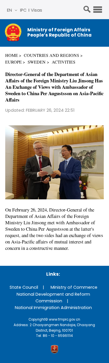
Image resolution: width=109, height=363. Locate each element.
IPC (23, 10)
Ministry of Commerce (74, 287)
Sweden (37, 62)
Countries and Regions (51, 55)
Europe (13, 62)
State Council (24, 287)
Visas (36, 10)
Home (11, 55)
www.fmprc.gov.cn (64, 319)
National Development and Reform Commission (53, 297)
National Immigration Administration (53, 307)
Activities (63, 62)
